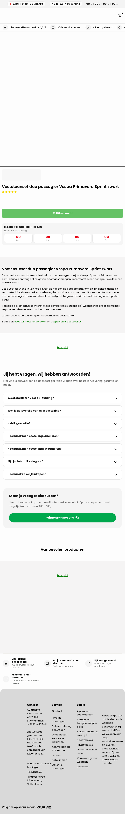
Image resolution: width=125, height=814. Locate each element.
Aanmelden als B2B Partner (61, 748)
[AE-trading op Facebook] (38, 807)
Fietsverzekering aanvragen (61, 728)
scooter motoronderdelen (30, 321)
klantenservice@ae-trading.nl (39, 765)
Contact (57, 711)
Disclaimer (83, 766)
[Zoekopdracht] (6, 15)
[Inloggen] (115, 15)
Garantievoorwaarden (87, 751)
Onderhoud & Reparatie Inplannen (60, 738)
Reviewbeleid (85, 740)
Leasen (56, 755)
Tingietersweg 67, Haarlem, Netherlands (36, 780)
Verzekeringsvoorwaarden (87, 759)
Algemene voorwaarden (85, 712)
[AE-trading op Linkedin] (50, 807)
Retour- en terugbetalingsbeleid (87, 723)
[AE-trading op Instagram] (41, 807)
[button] (9, 192)
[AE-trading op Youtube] (44, 807)
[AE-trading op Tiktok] (47, 807)
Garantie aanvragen (58, 766)
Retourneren (59, 760)
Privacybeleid (85, 745)
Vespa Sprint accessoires (66, 321)
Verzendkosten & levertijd (87, 733)
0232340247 (34, 772)
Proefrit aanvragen (58, 719)
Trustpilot (62, 347)
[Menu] (3, 15)
